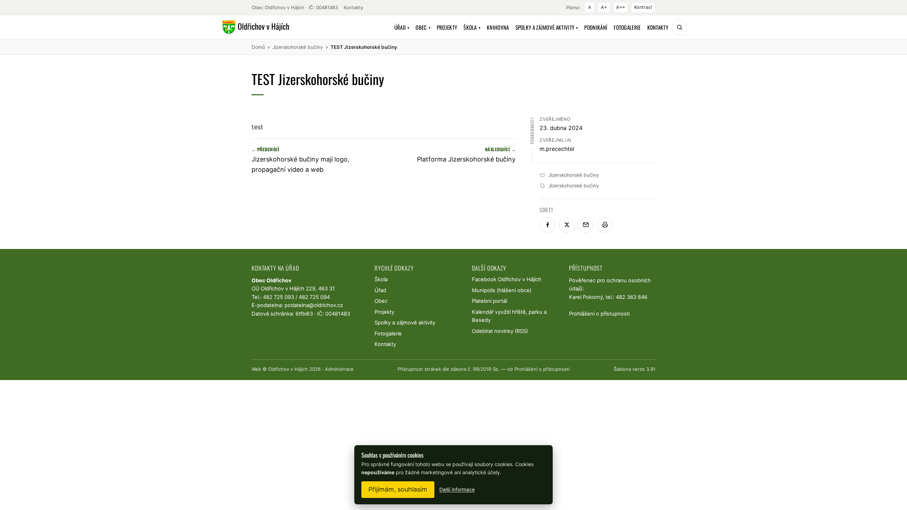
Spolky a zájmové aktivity (547, 27)
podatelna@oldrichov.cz (314, 305)
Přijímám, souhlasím (397, 489)
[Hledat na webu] (679, 27)
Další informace (457, 489)
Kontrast (643, 7)
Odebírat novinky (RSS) (500, 331)
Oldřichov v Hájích (288, 369)
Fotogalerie (627, 27)
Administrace (339, 369)
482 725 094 (314, 297)
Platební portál (489, 301)
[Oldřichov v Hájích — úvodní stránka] (254, 27)
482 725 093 (278, 297)
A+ (604, 7)
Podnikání (595, 27)
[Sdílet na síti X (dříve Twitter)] (566, 225)
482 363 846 (631, 297)
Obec (423, 27)
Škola (471, 27)
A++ (620, 7)
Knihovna (498, 27)
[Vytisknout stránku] (605, 225)
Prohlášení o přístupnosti (599, 314)
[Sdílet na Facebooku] (547, 225)
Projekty (447, 27)
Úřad (402, 27)
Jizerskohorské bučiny (573, 175)
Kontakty (353, 7)
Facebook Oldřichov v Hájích (506, 279)
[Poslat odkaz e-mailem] (585, 225)
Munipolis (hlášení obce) (501, 290)
